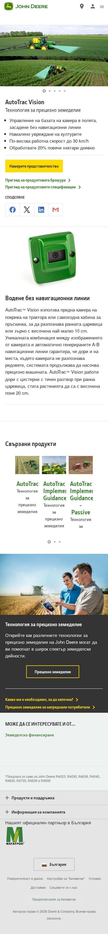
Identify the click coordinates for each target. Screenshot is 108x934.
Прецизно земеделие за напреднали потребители (47, 707)
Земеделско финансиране (29, 734)
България (57, 864)
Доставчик (38, 887)
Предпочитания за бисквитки (54, 899)
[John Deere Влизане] (93, 6)
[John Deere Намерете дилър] (82, 6)
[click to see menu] (102, 6)
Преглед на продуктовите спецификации (40, 186)
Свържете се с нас (63, 887)
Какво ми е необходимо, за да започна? (39, 699)
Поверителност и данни (25, 878)
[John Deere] (29, 6)
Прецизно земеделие (57, 673)
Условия (95, 878)
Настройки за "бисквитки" (66, 878)
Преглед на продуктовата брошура (35, 180)
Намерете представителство (34, 166)
